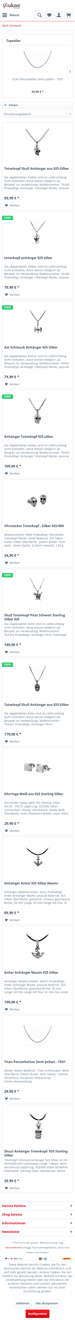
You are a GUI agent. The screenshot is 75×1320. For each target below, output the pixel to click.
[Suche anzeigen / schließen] (39, 15)
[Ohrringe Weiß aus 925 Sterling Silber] (37, 768)
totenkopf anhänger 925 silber (28, 258)
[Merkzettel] (49, 15)
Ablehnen (22, 1303)
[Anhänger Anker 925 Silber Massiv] (37, 857)
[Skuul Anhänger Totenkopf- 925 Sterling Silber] (37, 1125)
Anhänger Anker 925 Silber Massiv (31, 883)
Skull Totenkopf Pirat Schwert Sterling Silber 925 (34, 617)
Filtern (13, 105)
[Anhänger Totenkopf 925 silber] (37, 410)
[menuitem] (10, 15)
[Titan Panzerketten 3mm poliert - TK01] (37, 61)
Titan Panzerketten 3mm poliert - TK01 (37, 79)
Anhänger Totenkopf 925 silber (28, 437)
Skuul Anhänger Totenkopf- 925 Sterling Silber (36, 1153)
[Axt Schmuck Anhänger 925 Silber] (37, 321)
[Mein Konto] (59, 15)
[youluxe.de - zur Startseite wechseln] (11, 5)
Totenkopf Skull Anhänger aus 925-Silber (36, 169)
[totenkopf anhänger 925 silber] (37, 232)
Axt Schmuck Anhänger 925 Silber (31, 347)
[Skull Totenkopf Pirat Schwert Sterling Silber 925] (37, 589)
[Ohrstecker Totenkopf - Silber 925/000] (37, 500)
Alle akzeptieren (47, 1303)
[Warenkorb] (69, 15)
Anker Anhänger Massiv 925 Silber (31, 972)
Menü (14, 15)
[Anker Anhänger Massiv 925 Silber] (37, 946)
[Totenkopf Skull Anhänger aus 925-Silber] (37, 142)
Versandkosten (13, 1247)
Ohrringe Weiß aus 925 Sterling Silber (33, 794)
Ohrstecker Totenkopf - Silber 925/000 (34, 526)
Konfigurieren (37, 1314)
